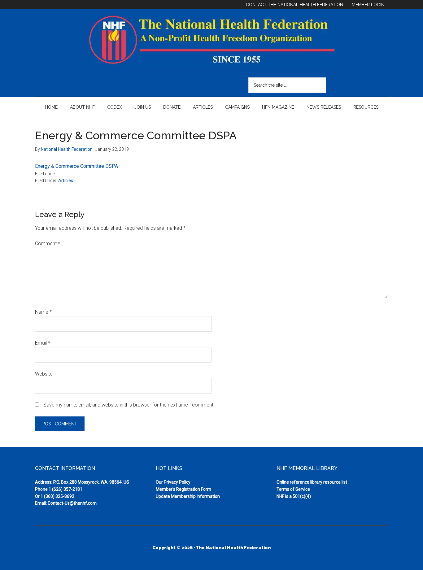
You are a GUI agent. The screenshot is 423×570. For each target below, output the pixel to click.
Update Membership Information (188, 496)
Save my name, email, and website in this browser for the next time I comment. (129, 405)
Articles (65, 180)
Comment (47, 243)
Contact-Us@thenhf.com (72, 503)
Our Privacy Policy (173, 482)
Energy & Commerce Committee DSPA (76, 166)
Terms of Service (293, 489)
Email (42, 343)
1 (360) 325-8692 (57, 496)
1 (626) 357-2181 (65, 489)
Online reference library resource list (312, 482)
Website (44, 374)
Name (43, 312)
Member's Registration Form (183, 489)
